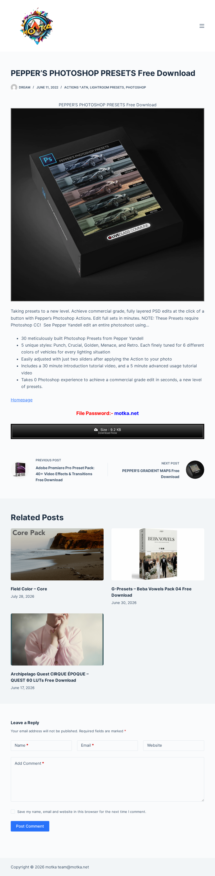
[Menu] (202, 26)
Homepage (22, 399)
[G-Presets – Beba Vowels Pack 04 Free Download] (157, 554)
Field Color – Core (29, 588)
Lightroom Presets (107, 87)
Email (87, 745)
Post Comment (30, 826)
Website (154, 745)
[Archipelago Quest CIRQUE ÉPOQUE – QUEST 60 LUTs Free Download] (57, 639)
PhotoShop (136, 87)
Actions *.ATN (76, 87)
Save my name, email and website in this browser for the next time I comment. (81, 812)
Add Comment (29, 763)
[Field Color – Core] (57, 554)
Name (21, 745)
